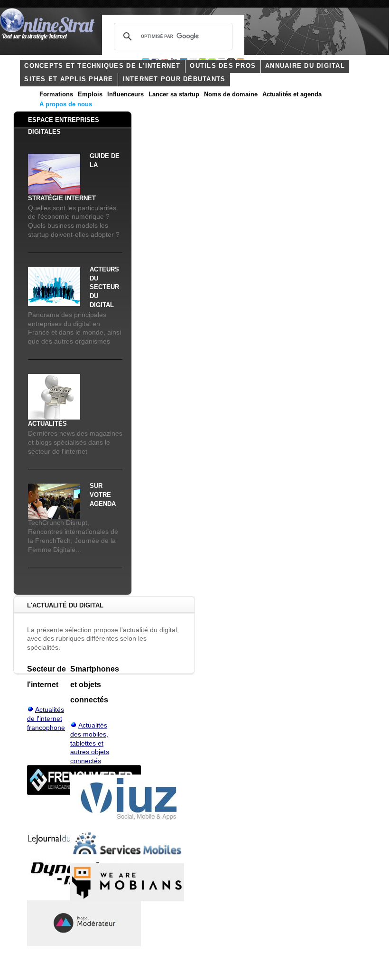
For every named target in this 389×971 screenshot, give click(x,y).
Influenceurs (125, 94)
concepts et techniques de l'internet (102, 66)
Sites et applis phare (68, 79)
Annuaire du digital (305, 66)
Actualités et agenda (292, 94)
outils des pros (223, 66)
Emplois (90, 94)
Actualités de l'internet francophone (46, 718)
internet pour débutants (174, 79)
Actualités (47, 423)
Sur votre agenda (103, 495)
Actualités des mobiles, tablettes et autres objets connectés (89, 743)
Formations (56, 94)
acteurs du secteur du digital (104, 287)
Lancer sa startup (173, 94)
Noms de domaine (231, 94)
